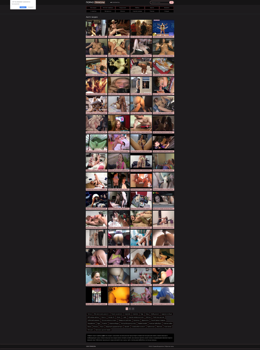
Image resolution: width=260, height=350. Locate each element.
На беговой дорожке (93, 320)
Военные (159, 326)
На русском (122, 7)
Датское (148, 317)
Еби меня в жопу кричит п (101, 314)
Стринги (103, 317)
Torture (90, 314)
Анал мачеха (167, 326)
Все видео (93, 7)
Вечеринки (108, 11)
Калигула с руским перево (103, 329)
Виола (89, 326)
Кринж (152, 7)
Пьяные (152, 11)
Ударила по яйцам (166, 314)
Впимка (95, 326)
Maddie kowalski (142, 323)
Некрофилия (91, 323)
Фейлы (137, 7)
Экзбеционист (155, 314)
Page (141, 314)
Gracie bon (135, 314)
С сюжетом (93, 11)
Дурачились (145, 320)
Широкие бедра (114, 323)
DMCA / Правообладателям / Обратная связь (161, 346)
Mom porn (90, 329)
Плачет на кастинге (116, 314)
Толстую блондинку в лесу (128, 323)
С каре (124, 317)
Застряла (166, 7)
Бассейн (127, 326)
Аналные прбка (167, 323)
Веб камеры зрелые (93, 317)
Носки (102, 326)
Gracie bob (127, 314)
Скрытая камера (137, 11)
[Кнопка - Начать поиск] (171, 2)
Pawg (147, 314)
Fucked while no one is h (138, 326)
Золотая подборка (108, 7)
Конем (118, 317)
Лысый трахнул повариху (158, 320)
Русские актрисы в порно (109, 320)
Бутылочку (136, 320)
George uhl (111, 317)
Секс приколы (91, 346)
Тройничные (151, 326)
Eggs (98, 323)
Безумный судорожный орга (114, 326)
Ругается (104, 323)
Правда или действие (124, 320)
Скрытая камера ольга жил (136, 317)
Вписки (122, 11)
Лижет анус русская (158, 317)
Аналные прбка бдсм (155, 323)
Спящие (166, 11)
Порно (95, 2)
